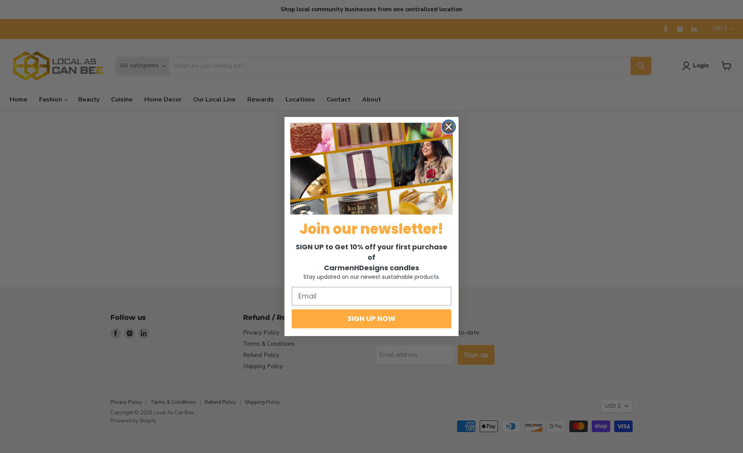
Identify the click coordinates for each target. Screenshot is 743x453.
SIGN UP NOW (371, 318)
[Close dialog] (448, 127)
